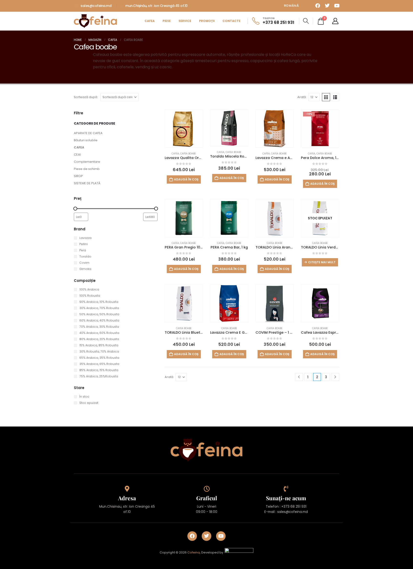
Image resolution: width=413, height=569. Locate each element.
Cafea (150, 21)
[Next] (335, 377)
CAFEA (79, 147)
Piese (167, 21)
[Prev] (299, 377)
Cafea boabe (188, 153)
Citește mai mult (322, 262)
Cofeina (193, 553)
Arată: (302, 97)
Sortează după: (86, 97)
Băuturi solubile (86, 140)
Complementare (87, 161)
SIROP (78, 176)
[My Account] (335, 21)
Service (185, 21)
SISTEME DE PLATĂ (87, 183)
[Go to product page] (184, 129)
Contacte (231, 21)
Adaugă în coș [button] (186, 179)
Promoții (207, 21)
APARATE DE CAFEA (88, 133)
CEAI (77, 154)
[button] (306, 21)
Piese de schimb (87, 169)
